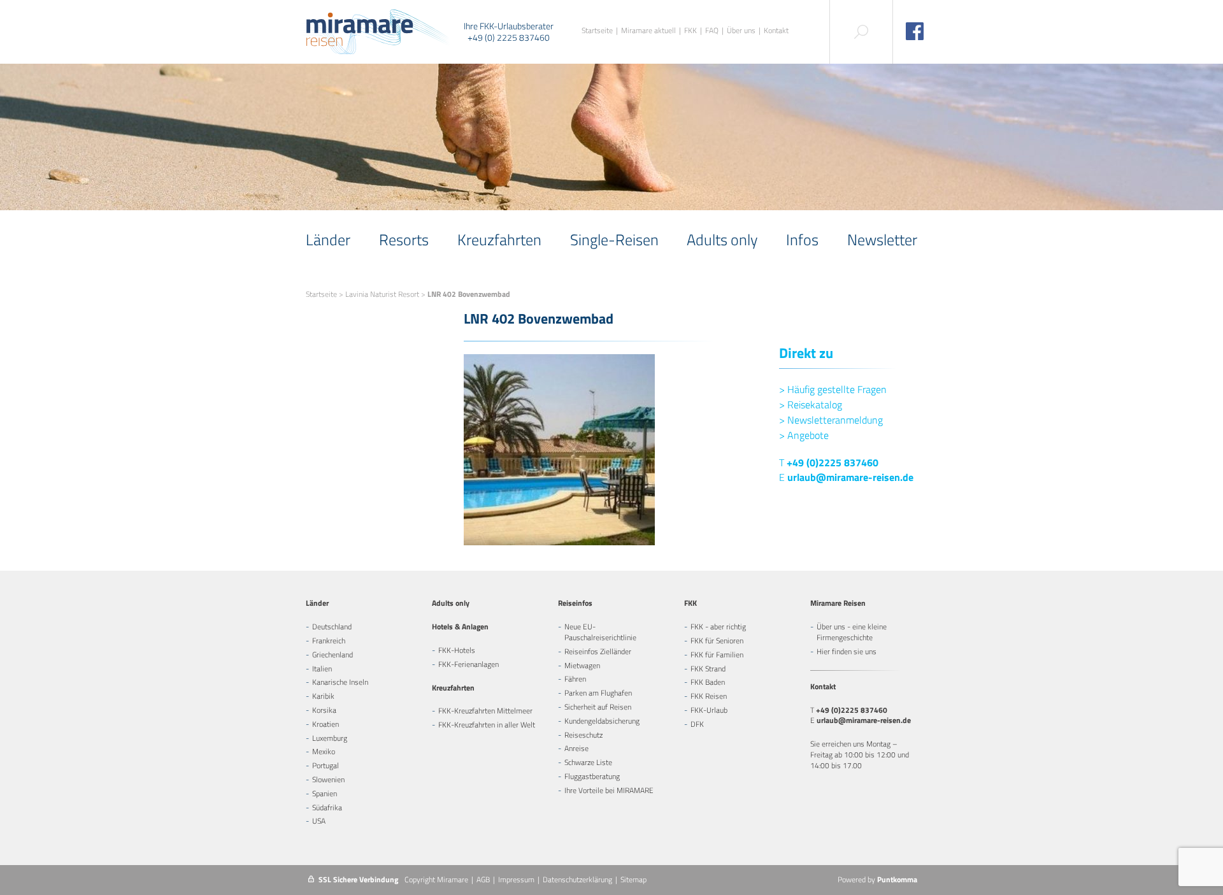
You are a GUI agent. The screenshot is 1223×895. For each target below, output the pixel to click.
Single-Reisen (614, 239)
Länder (328, 239)
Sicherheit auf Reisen (597, 707)
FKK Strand (708, 668)
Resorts (404, 239)
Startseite (597, 30)
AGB (483, 879)
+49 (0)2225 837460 (832, 462)
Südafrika (327, 807)
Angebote (804, 435)
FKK (690, 30)
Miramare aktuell (648, 30)
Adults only (722, 239)
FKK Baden (707, 682)
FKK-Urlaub (708, 710)
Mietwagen (582, 665)
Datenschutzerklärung (577, 879)
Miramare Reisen (838, 603)
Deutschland (332, 626)
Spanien (324, 793)
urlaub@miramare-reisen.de (850, 477)
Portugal (325, 765)
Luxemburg (329, 738)
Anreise (576, 748)
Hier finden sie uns (846, 651)
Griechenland (332, 654)
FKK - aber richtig (718, 626)
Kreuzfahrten (499, 239)
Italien (322, 668)
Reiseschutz (583, 735)
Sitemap (633, 879)
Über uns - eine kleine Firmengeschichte (852, 631)
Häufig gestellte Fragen (833, 389)
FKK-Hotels (456, 650)
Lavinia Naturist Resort (382, 294)
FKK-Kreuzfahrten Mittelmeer (485, 711)
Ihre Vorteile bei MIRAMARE (609, 790)
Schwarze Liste (588, 762)
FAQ (712, 30)
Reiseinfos (575, 603)
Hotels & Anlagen (460, 626)
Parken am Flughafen (598, 693)
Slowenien (328, 779)
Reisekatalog (810, 404)
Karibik (323, 696)
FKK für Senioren (716, 640)
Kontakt (776, 30)
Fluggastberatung (592, 776)
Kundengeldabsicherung (602, 721)
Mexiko (323, 751)
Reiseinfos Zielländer (597, 651)
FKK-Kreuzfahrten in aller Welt (486, 725)
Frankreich (328, 640)
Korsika (324, 710)
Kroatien (325, 724)
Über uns (741, 30)
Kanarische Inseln (340, 682)
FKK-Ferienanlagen (468, 664)
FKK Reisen (708, 696)
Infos (802, 239)
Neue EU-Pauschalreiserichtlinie (600, 631)
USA (318, 821)
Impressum (516, 879)
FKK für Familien (716, 654)
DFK (697, 724)
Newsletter (882, 239)
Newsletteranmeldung (831, 419)
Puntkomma (897, 879)
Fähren (575, 679)
